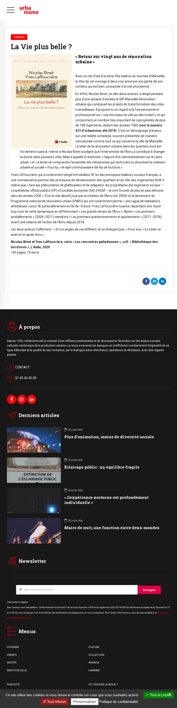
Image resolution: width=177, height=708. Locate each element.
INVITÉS (11, 662)
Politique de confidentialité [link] (118, 702)
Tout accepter (160, 695)
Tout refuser (56, 702)
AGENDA (93, 662)
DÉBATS (12, 654)
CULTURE (93, 647)
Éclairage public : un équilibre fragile (101, 467)
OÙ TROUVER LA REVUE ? (103, 684)
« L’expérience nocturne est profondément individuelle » (106, 500)
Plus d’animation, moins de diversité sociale (109, 436)
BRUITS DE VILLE (17, 670)
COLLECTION (96, 654)
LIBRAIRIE (94, 670)
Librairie (19, 37)
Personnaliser (84, 702)
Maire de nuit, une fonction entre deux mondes (111, 527)
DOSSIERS (13, 647)
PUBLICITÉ (13, 684)
